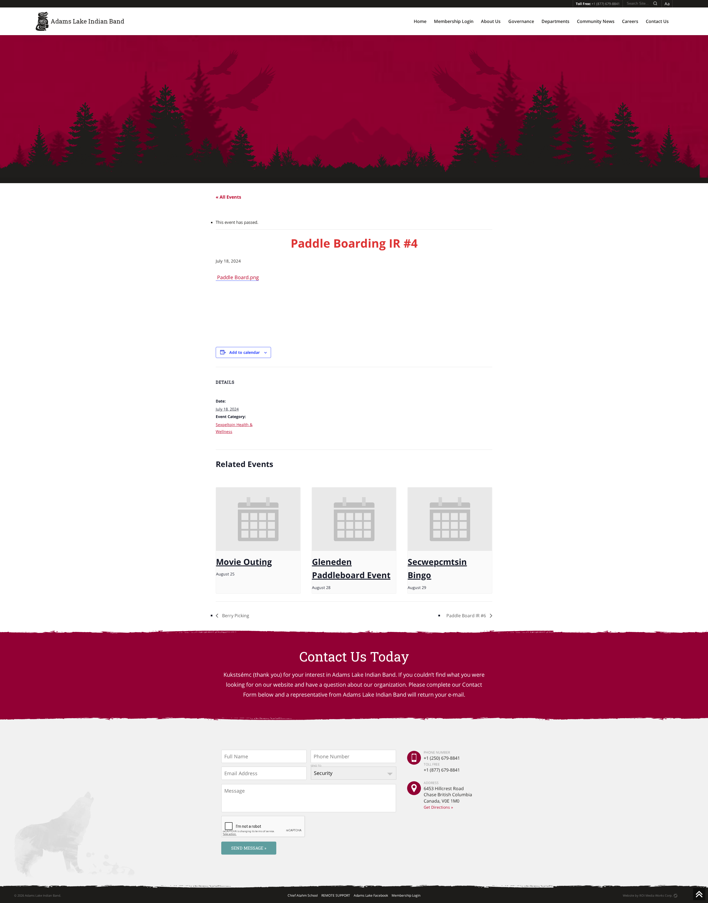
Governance (521, 21)
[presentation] (258, 519)
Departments (555, 21)
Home (420, 21)
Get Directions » (438, 807)
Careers (630, 21)
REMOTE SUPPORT (335, 895)
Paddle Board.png (237, 277)
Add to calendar (244, 352)
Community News (596, 21)
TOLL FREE (432, 764)
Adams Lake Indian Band (87, 21)
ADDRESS (431, 783)
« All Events (228, 197)
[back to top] (699, 894)
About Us (491, 21)
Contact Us (657, 21)
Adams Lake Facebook (371, 895)
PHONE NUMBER (437, 752)
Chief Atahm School (303, 895)
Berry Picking (235, 616)
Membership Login (453, 21)
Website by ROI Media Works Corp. (648, 895)
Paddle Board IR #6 (466, 616)
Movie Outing (244, 561)
